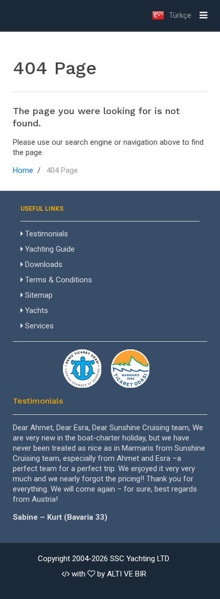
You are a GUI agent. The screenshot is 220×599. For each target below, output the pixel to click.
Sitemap (38, 295)
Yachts (35, 310)
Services (38, 325)
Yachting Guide (49, 249)
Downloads (42, 264)
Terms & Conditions (57, 279)
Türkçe (179, 15)
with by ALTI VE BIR (108, 574)
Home (23, 170)
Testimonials (45, 233)
